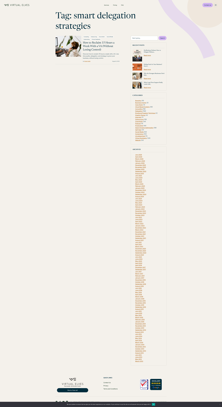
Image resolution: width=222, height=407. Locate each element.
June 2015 (138, 313)
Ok (153, 404)
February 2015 (140, 319)
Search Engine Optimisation (144, 128)
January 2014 (139, 344)
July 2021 (138, 242)
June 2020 (138, 259)
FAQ (122, 5)
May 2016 (138, 292)
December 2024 (140, 190)
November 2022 (140, 228)
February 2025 (140, 186)
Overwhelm (102, 36)
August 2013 (139, 353)
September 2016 (140, 284)
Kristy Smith (87, 61)
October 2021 (139, 236)
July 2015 (138, 311)
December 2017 (140, 267)
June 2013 (138, 357)
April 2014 (138, 340)
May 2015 (138, 315)
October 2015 (139, 305)
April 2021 (138, 244)
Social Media (110, 36)
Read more (147, 55)
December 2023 (140, 211)
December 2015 (140, 301)
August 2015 (139, 309)
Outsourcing (94, 36)
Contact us (207, 5)
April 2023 (138, 221)
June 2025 (138, 178)
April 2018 (138, 265)
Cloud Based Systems (142, 107)
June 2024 (138, 200)
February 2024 (140, 207)
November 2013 (140, 347)
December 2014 (140, 324)
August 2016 (139, 286)
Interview (138, 117)
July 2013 (138, 355)
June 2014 (138, 336)
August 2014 (139, 332)
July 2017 (138, 271)
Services (106, 5)
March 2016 (139, 296)
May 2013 (138, 359)
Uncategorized (140, 136)
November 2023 (140, 213)
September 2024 (140, 194)
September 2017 (140, 269)
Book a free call (73, 390)
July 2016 (138, 288)
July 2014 (138, 334)
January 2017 (139, 278)
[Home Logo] (16, 5)
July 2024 (138, 198)
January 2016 (139, 299)
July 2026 (138, 155)
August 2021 (139, 240)
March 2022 (139, 230)
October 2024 (139, 192)
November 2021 (140, 234)
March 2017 (139, 273)
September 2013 (140, 351)
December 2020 (140, 248)
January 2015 (139, 321)
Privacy (105, 386)
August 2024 (139, 196)
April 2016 (138, 294)
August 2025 (139, 173)
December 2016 (140, 280)
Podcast (138, 123)
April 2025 (138, 182)
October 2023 (139, 215)
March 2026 (139, 159)
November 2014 (140, 326)
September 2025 (140, 171)
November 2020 (140, 251)
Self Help (138, 130)
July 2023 (138, 217)
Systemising (87, 39)
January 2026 (139, 163)
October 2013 (139, 349)
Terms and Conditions (110, 389)
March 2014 (139, 342)
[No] (220, 404)
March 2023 (139, 223)
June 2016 (138, 290)
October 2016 (139, 282)
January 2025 (139, 188)
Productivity (139, 126)
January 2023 (139, 225)
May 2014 (138, 338)
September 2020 (140, 253)
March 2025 (139, 184)
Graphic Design (140, 115)
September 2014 (140, 330)
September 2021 (140, 238)
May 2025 (138, 180)
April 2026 (138, 157)
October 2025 (139, 169)
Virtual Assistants (96, 39)
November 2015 (140, 303)
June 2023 (138, 219)
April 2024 (138, 205)
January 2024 (139, 209)
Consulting (86, 36)
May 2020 (138, 261)
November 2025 (140, 167)
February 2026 (140, 161)
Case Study (139, 105)
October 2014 (139, 328)
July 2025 (138, 175)
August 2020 (139, 255)
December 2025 (140, 165)
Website (138, 140)
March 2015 (139, 317)
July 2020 (138, 257)
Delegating (138, 111)
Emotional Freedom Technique (145, 113)
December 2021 (140, 232)
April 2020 (138, 263)
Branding (138, 100)
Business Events (140, 103)
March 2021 (139, 246)
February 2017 (140, 276)
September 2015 (140, 307)
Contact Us (107, 382)
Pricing (115, 5)
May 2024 (138, 203)
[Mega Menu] (216, 5)
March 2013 (139, 361)
